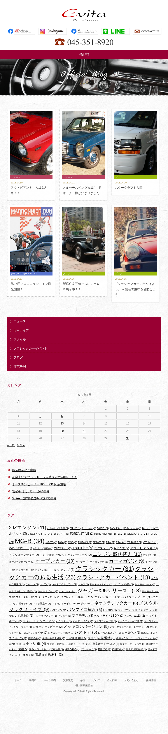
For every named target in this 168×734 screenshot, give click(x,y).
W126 (48, 548)
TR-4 (110, 542)
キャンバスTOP (45, 570)
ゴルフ (83, 584)
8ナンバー (89, 528)
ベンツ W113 (134, 615)
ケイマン (32, 584)
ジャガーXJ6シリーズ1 (109, 590)
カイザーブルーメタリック (91, 561)
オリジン (149, 555)
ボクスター (64, 621)
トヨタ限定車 (42, 603)
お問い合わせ (131, 680)
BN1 (146, 528)
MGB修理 (85, 542)
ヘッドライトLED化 (109, 615)
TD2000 (99, 542)
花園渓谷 (104, 649)
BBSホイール (132, 528)
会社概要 (112, 680)
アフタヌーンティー (24, 554)
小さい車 (36, 644)
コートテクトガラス (64, 584)
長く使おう (26, 655)
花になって (89, 649)
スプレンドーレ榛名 (74, 597)
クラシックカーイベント (30, 348)
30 (127, 438)
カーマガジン (127, 560)
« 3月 (11, 445)
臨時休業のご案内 (24, 470)
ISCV (121, 533)
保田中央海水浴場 (53, 638)
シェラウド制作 (123, 584)
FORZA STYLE (82, 533)
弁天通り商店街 (57, 644)
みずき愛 (121, 548)
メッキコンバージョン (86, 626)
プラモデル (82, 615)
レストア (85, 632)
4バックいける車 (58, 528)
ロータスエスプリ (109, 632)
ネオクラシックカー (116, 603)
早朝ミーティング (79, 644)
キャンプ (66, 569)
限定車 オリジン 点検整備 (30, 491)
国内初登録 (17, 644)
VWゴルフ (150, 542)
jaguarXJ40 (135, 533)
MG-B (30, 540)
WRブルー (63, 548)
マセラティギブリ (105, 621)
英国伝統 (118, 649)
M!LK (148, 533)
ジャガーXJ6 (68, 591)
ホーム (18, 680)
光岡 (92, 638)
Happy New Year (105, 533)
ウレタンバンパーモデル (74, 554)
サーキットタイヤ (101, 584)
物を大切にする (39, 649)
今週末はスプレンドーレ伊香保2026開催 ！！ (44, 477)
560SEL (103, 528)
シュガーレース (145, 584)
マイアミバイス (83, 621)
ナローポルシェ (83, 603)
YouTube (83, 548)
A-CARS (116, 528)
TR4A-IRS (134, 542)
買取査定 (68, 680)
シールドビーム (48, 591)
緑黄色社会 (72, 649)
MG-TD (51, 542)
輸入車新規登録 (136, 649)
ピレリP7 (110, 610)
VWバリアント (20, 548)
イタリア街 (47, 555)
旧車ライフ (21, 330)
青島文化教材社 (49, 654)
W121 (38, 548)
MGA (62, 542)
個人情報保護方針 (85, 685)
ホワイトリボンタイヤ (39, 621)
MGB (72, 542)
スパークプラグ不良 (47, 597)
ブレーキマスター (45, 615)
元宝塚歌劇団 (76, 638)
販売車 (32, 680)
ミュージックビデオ (48, 626)
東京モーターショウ (132, 644)
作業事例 (20, 366)
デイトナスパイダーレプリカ (129, 597)
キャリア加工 (25, 570)
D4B (51, 533)
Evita (84, 15)
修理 (82, 680)
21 (84, 431)
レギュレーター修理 (61, 632)
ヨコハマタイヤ (35, 632)
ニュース (20, 321)
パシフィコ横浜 (84, 609)
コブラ (45, 584)
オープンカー (55, 561)
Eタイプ (63, 533)
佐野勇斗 (34, 638)
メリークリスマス (121, 627)
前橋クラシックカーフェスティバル (137, 638)
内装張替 (106, 638)
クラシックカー (104, 568)
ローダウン (131, 632)
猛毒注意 (57, 649)
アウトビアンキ (144, 548)
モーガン (141, 626)
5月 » (21, 445)
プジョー (64, 615)
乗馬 (145, 632)
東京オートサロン (105, 643)
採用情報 (151, 680)
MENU (84, 54)
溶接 (23, 649)
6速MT (75, 528)
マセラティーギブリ (130, 621)
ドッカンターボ (62, 603)
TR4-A (121, 542)
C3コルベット (37, 533)
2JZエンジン (27, 527)
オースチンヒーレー (21, 561)
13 (62, 423)
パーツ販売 (50, 680)
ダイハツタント (98, 597)
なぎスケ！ (103, 548)
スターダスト (25, 597)
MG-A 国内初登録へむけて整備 (34, 498)
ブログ (18, 357)
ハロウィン (58, 610)
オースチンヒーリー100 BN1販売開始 (39, 484)
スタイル (20, 339)
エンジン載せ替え (117, 554)
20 (62, 431)
